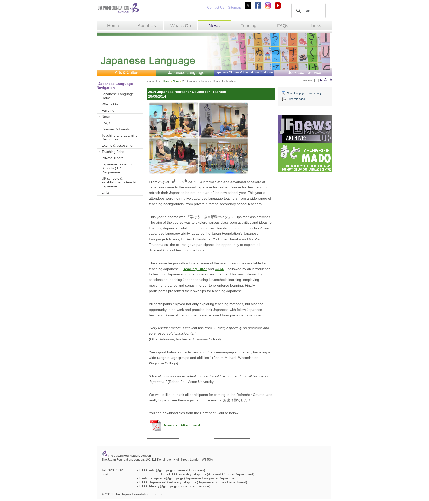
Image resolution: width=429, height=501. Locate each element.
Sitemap (234, 7)
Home (113, 25)
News (214, 25)
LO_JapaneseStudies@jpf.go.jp (169, 482)
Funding (248, 25)
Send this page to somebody (304, 93)
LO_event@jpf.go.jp (189, 474)
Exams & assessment (118, 145)
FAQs (282, 25)
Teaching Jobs (113, 152)
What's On (180, 25)
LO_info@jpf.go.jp (157, 470)
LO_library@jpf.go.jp (159, 486)
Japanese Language (186, 72)
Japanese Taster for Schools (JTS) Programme (117, 168)
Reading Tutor (195, 269)
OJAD (219, 269)
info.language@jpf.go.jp (162, 478)
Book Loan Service (304, 72)
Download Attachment (181, 425)
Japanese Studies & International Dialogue (244, 72)
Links (316, 25)
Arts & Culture (127, 72)
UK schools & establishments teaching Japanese (121, 182)
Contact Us (215, 7)
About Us (147, 25)
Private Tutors (112, 158)
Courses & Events (116, 129)
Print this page (296, 98)
